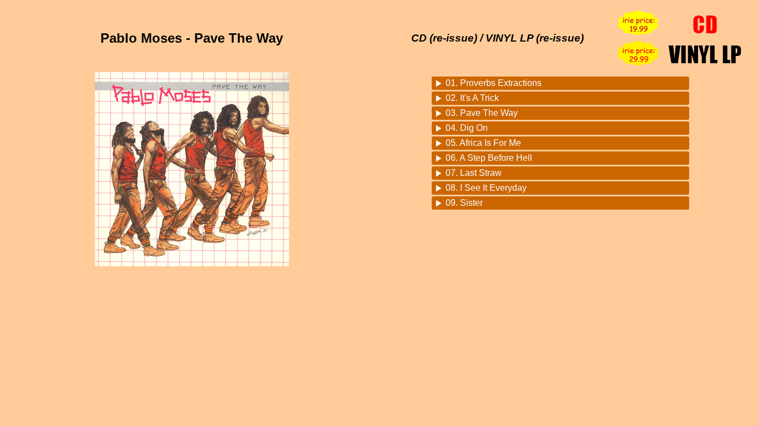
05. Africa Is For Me (483, 143)
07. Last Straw (474, 173)
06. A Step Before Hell (489, 158)
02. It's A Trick (472, 98)
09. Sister (464, 202)
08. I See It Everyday (486, 187)
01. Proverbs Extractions (494, 83)
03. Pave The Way (482, 113)
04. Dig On (467, 128)
